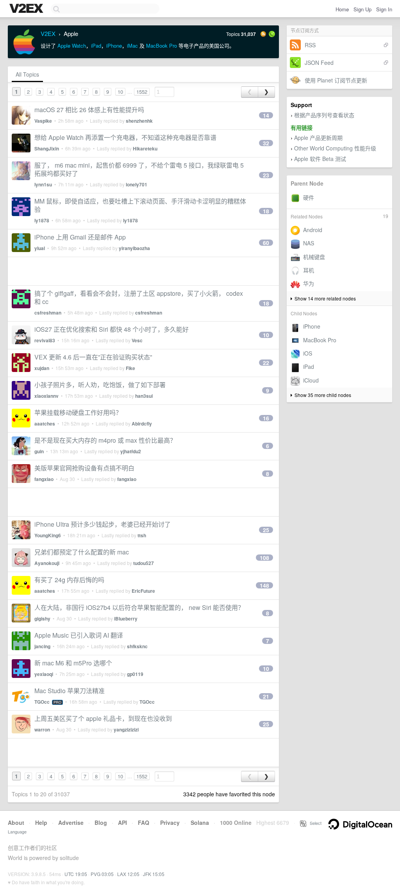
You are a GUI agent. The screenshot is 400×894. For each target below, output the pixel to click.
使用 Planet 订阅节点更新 (336, 80)
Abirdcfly (142, 423)
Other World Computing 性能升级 (335, 148)
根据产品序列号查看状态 (324, 115)
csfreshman (47, 312)
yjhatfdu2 (130, 451)
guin (39, 451)
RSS (310, 45)
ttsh (142, 535)
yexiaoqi (43, 674)
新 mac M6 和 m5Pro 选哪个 (73, 662)
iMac (132, 45)
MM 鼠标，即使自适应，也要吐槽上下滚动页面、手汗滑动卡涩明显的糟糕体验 (140, 205)
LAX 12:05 (128, 874)
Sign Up (362, 9)
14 (266, 115)
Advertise (71, 822)
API (122, 822)
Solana (200, 822)
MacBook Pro (161, 45)
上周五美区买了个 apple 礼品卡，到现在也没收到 (103, 718)
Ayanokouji (46, 563)
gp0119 (135, 674)
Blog (101, 822)
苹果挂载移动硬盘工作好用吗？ (78, 412)
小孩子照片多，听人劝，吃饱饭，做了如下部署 (100, 384)
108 (264, 557)
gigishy (42, 618)
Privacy (170, 822)
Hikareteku (145, 148)
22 (266, 362)
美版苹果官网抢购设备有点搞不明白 (84, 467)
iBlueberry (126, 618)
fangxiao (44, 479)
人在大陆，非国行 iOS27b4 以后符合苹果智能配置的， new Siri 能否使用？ (139, 607)
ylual (39, 248)
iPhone (114, 45)
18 (266, 211)
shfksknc (137, 646)
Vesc (137, 340)
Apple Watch (71, 45)
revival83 (44, 340)
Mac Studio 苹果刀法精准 (69, 690)
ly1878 (41, 220)
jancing (42, 646)
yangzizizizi (126, 729)
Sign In (384, 9)
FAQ (143, 822)
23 (266, 175)
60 (266, 243)
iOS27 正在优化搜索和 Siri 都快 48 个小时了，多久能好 (111, 329)
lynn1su (43, 184)
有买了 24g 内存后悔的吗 (69, 579)
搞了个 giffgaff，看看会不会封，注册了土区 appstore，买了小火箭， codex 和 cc (138, 297)
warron (42, 729)
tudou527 (143, 563)
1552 (141, 91)
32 (266, 143)
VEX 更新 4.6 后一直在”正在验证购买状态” (93, 356)
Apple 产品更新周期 (318, 137)
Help (41, 822)
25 (266, 530)
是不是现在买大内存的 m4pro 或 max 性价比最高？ (105, 440)
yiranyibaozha (134, 248)
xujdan (41, 368)
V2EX (48, 33)
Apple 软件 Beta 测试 (320, 159)
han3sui (144, 395)
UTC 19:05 (75, 874)
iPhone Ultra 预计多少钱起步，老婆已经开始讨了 (102, 524)
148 (264, 585)
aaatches (44, 423)
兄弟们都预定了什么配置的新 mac (81, 551)
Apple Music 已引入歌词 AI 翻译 (78, 635)
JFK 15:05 (153, 874)
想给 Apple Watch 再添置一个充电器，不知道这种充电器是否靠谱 (125, 137)
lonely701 (136, 184)
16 (266, 418)
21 (266, 696)
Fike (130, 368)
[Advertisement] (143, 271)
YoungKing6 (47, 535)
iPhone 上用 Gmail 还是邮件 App (80, 236)
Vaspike (43, 120)
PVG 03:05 (102, 874)
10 (120, 91)
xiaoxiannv (46, 395)
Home (342, 9)
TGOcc (42, 701)
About (16, 822)
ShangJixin (46, 148)
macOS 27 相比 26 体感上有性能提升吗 (89, 109)
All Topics (27, 74)
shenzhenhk (139, 120)
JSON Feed (319, 62)
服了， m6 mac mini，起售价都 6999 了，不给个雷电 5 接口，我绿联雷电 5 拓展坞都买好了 (139, 169)
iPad (96, 45)
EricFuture (143, 590)
